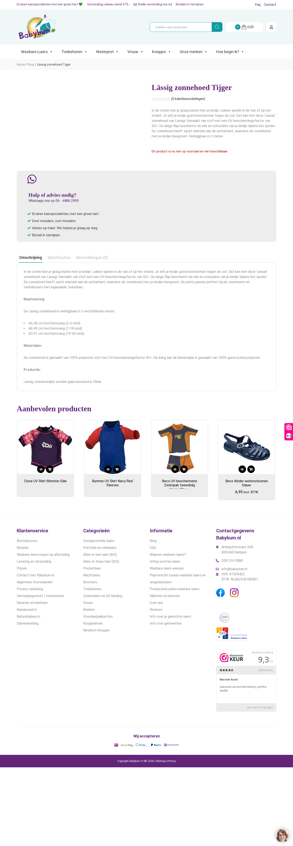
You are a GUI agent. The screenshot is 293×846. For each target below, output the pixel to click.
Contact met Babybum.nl (35, 575)
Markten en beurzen (165, 596)
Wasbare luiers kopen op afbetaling (43, 555)
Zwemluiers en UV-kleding (102, 596)
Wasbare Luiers (34, 51)
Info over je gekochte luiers (170, 616)
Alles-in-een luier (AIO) (100, 555)
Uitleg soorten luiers (165, 561)
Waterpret (105, 51)
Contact (270, 5)
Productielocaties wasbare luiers (174, 589)
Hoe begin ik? (227, 51)
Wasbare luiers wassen (167, 568)
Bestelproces (27, 541)
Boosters (90, 582)
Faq (258, 5)
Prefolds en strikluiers (99, 548)
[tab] (30, 258)
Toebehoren (72, 51)
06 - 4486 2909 (67, 201)
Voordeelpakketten (98, 616)
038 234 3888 (232, 561)
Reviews (156, 610)
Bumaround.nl (27, 610)
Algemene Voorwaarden (35, 582)
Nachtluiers (91, 575)
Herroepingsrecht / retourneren (40, 596)
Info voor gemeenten (166, 623)
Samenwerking (28, 623)
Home (21, 64)
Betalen (23, 548)
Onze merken (191, 51)
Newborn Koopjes (96, 630)
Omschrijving (30, 257)
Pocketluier (92, 568)
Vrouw (132, 51)
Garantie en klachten (32, 603)
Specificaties (59, 257)
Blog (153, 541)
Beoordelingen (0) (92, 257)
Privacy (171, 761)
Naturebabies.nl (28, 616)
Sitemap (160, 761)
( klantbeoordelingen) (188, 99)
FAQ (153, 548)
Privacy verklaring (30, 589)
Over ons (156, 603)
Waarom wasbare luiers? (168, 555)
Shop (31, 64)
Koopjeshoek (93, 623)
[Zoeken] (217, 27)
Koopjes (159, 51)
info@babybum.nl (234, 569)
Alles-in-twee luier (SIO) (101, 561)
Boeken (89, 610)
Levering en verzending (34, 561)
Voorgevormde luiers (98, 541)
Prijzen (22, 568)
